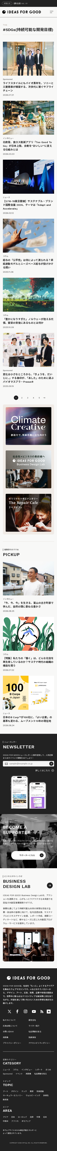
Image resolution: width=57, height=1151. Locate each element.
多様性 (46, 1095)
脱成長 (5, 1100)
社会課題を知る (34, 1032)
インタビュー (26, 1070)
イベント (19, 1074)
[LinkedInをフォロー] (49, 1011)
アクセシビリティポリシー (39, 1043)
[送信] (51, 764)
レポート (38, 1070)
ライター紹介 (33, 1026)
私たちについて (9, 1020)
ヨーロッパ (22, 1117)
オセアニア (26, 1121)
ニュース (6, 1070)
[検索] (51, 12)
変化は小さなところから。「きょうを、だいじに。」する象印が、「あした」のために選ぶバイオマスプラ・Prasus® (28, 378)
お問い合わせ (8, 1032)
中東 (38, 1117)
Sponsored (7, 1074)
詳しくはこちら (42, 770)
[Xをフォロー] (9, 1011)
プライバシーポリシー (12, 1043)
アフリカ (15, 1121)
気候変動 (40, 1091)
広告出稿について (10, 1026)
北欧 (31, 1117)
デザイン (14, 1091)
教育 (31, 1091)
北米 (45, 1117)
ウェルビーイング (33, 1095)
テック (24, 1091)
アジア (5, 1117)
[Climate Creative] (28, 444)
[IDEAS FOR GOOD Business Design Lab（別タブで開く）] (28, 487)
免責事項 (32, 1037)
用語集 (5, 1037)
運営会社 (32, 1020)
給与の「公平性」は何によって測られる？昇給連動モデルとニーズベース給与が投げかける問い (28, 264)
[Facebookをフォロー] (17, 1011)
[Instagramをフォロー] (25, 1011)
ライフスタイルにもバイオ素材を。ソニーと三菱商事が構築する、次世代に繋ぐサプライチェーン (28, 87)
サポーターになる (27, 855)
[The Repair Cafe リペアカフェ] (28, 531)
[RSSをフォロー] (42, 1011)
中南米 (5, 1121)
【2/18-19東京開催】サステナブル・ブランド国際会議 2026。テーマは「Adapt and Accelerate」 (28, 205)
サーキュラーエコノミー (13, 1095)
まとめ (48, 1070)
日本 (13, 1117)
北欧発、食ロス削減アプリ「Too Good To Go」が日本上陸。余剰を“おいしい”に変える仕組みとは (27, 146)
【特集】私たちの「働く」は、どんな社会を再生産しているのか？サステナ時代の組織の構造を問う (28, 662)
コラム (15, 1070)
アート (5, 1091)
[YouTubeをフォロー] (34, 1011)
